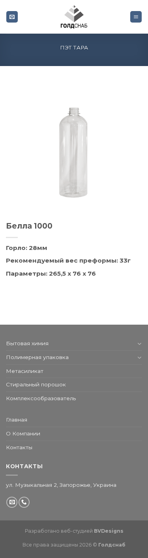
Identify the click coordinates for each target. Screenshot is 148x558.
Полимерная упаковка (37, 357)
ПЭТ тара (74, 47)
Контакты (19, 447)
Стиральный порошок (36, 384)
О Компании (23, 433)
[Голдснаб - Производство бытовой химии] (74, 17)
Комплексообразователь (41, 398)
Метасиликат (24, 371)
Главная (16, 419)
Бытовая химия (27, 343)
